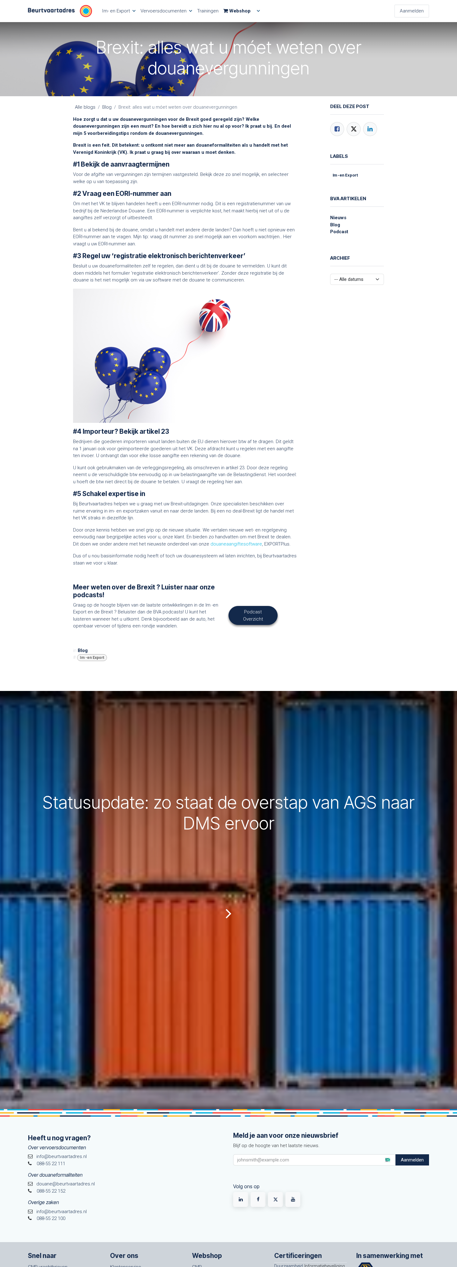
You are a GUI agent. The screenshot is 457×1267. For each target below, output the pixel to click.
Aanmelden (412, 11)
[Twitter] (354, 129)
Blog (107, 107)
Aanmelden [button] (412, 1160)
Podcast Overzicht (253, 615)
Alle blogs (85, 107)
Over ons (124, 1256)
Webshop (207, 1256)
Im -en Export (92, 657)
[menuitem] (118, 11)
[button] (387, 1160)
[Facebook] (337, 129)
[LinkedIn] (370, 129)
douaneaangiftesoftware (236, 544)
